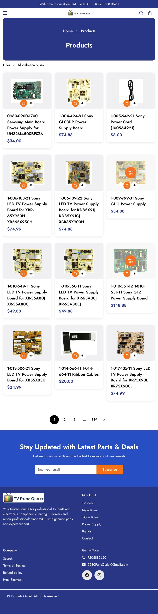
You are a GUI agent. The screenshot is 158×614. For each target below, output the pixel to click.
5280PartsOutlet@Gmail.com (108, 564)
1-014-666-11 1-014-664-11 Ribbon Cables (79, 371)
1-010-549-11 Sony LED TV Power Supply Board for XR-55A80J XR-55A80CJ (27, 295)
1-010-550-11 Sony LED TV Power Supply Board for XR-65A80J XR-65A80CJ (79, 295)
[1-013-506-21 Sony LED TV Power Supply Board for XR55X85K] (27, 343)
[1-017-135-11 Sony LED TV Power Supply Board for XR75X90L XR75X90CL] (131, 343)
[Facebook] (87, 575)
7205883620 (97, 557)
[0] (150, 13)
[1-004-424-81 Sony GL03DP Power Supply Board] (79, 90)
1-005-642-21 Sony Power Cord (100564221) (128, 122)
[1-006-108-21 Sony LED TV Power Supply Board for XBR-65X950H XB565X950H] (27, 172)
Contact (87, 538)
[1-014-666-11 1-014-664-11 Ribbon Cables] (79, 343)
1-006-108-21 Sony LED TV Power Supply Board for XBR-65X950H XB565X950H (27, 210)
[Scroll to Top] (150, 591)
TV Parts (87, 503)
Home (68, 31)
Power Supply (91, 524)
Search (8, 558)
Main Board (90, 510)
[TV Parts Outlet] (79, 13)
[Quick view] (31, 103)
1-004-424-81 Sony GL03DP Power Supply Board (76, 122)
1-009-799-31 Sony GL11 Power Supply (128, 201)
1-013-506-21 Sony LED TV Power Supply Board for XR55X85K (27, 374)
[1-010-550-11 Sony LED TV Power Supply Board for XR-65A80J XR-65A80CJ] (79, 261)
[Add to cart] (23, 103)
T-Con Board (90, 517)
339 (94, 419)
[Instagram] (99, 575)
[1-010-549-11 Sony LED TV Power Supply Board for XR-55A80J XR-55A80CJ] (27, 261)
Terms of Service (14, 565)
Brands (86, 531)
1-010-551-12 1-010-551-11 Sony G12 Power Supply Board (129, 292)
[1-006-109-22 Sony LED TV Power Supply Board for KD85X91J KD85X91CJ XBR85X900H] (79, 172)
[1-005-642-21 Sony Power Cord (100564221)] (131, 90)
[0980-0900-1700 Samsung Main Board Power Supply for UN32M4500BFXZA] (27, 90)
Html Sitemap (12, 579)
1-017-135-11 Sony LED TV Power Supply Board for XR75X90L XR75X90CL (131, 377)
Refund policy (12, 572)
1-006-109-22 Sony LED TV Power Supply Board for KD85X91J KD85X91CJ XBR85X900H (79, 210)
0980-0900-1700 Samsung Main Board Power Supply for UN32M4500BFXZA (26, 125)
